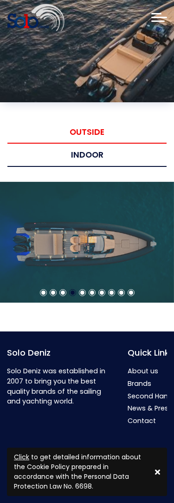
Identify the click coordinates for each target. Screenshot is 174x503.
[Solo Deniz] (35, 17)
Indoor (87, 154)
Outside (87, 132)
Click (21, 457)
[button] (43, 193)
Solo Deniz (29, 352)
